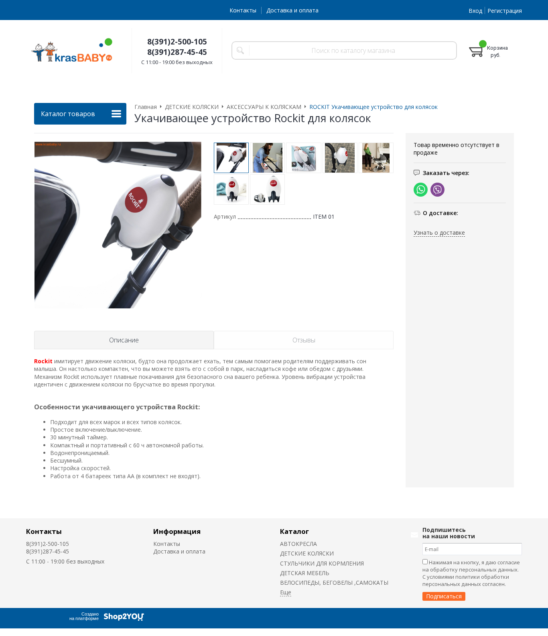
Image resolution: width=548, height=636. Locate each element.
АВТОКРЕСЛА (298, 543)
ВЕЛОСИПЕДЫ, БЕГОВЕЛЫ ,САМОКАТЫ (334, 582)
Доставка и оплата (292, 10)
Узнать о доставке (439, 232)
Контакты (242, 10)
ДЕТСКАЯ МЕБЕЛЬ (304, 573)
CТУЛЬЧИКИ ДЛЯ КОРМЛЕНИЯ (322, 563)
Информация (177, 531)
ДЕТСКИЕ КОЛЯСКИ (307, 553)
